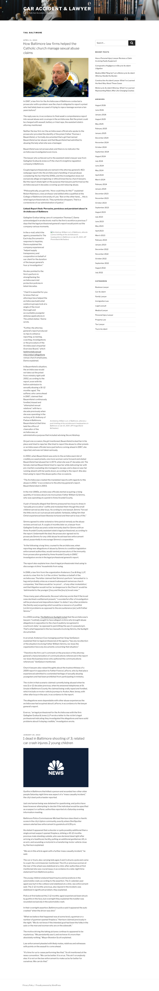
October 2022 (100, 259)
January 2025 (100, 133)
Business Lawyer (102, 287)
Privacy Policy (28, 985)
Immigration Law (102, 301)
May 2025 (99, 124)
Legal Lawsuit (100, 306)
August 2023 (100, 212)
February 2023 (101, 240)
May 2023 (99, 226)
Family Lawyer (101, 296)
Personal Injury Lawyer (104, 315)
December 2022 (101, 249)
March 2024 (100, 179)
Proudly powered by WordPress (48, 985)
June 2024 (99, 166)
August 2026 (100, 105)
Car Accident (100, 292)
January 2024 (100, 189)
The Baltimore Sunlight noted (53, 617)
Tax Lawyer (99, 324)
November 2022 (101, 254)
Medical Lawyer (101, 310)
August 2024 (100, 156)
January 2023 (100, 245)
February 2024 (101, 184)
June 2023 (99, 221)
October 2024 (101, 147)
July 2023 (99, 217)
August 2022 (100, 268)
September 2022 (102, 263)
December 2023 (101, 194)
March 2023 (100, 235)
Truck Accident (101, 329)
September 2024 (102, 152)
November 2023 (102, 198)
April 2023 (99, 231)
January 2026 (100, 115)
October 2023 (101, 203)
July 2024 (99, 161)
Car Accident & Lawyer (57, 8)
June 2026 (99, 110)
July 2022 (99, 272)
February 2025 (101, 128)
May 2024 (99, 170)
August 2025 (100, 119)
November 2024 (102, 142)
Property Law (100, 320)
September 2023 (102, 207)
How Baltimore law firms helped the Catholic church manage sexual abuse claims (51, 48)
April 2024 (99, 175)
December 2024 (101, 138)
